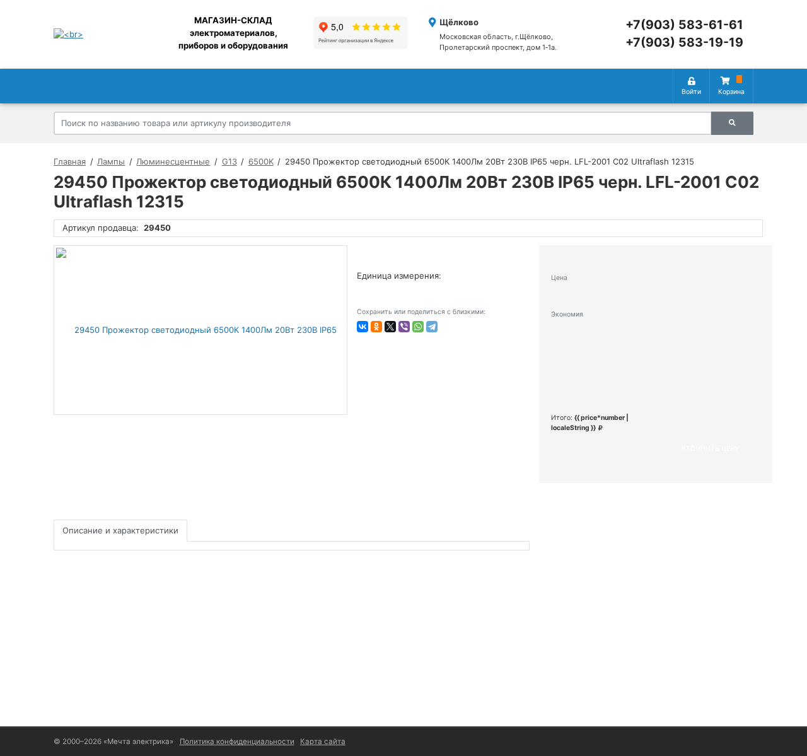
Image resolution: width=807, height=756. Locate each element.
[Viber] (404, 326)
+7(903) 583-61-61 (684, 24)
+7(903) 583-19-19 (684, 42)
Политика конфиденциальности (237, 741)
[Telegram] (432, 326)
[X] (390, 326)
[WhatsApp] (418, 326)
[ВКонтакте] (362, 326)
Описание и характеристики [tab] (120, 530)
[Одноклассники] (376, 326)
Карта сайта (322, 741)
